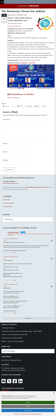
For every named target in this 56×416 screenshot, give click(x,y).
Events (5, 200)
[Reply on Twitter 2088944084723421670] (4, 253)
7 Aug (5, 258)
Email (5, 152)
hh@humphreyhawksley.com (11, 183)
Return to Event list (13, 98)
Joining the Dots (7, 203)
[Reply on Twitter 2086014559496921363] (4, 313)
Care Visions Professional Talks (11, 360)
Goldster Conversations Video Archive (13, 370)
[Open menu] (2, 2)
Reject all (28, 406)
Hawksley (28, 6)
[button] (54, 393)
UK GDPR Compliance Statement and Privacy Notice (30, 414)
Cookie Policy (16, 414)
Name (5, 143)
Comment (6, 119)
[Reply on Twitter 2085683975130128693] (4, 280)
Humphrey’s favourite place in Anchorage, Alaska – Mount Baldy (21, 331)
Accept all (28, 402)
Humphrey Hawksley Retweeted (11, 238)
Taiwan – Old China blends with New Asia (14, 334)
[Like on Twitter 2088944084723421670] (10, 253)
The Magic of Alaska (7, 328)
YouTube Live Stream (14, 26)
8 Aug (5, 286)
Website (5, 160)
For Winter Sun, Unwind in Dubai (11, 338)
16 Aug (5, 240)
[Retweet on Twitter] (3, 238)
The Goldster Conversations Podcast (12, 368)
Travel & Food (6, 206)
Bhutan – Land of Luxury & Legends (12, 341)
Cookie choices (28, 410)
